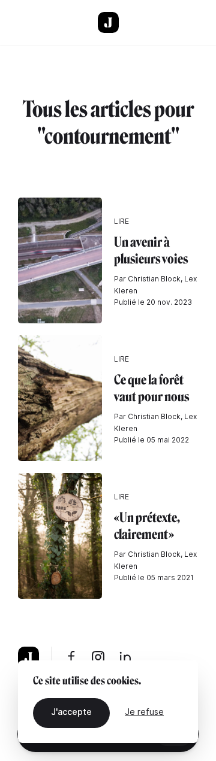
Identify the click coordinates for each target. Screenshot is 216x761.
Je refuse (144, 712)
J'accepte (71, 712)
